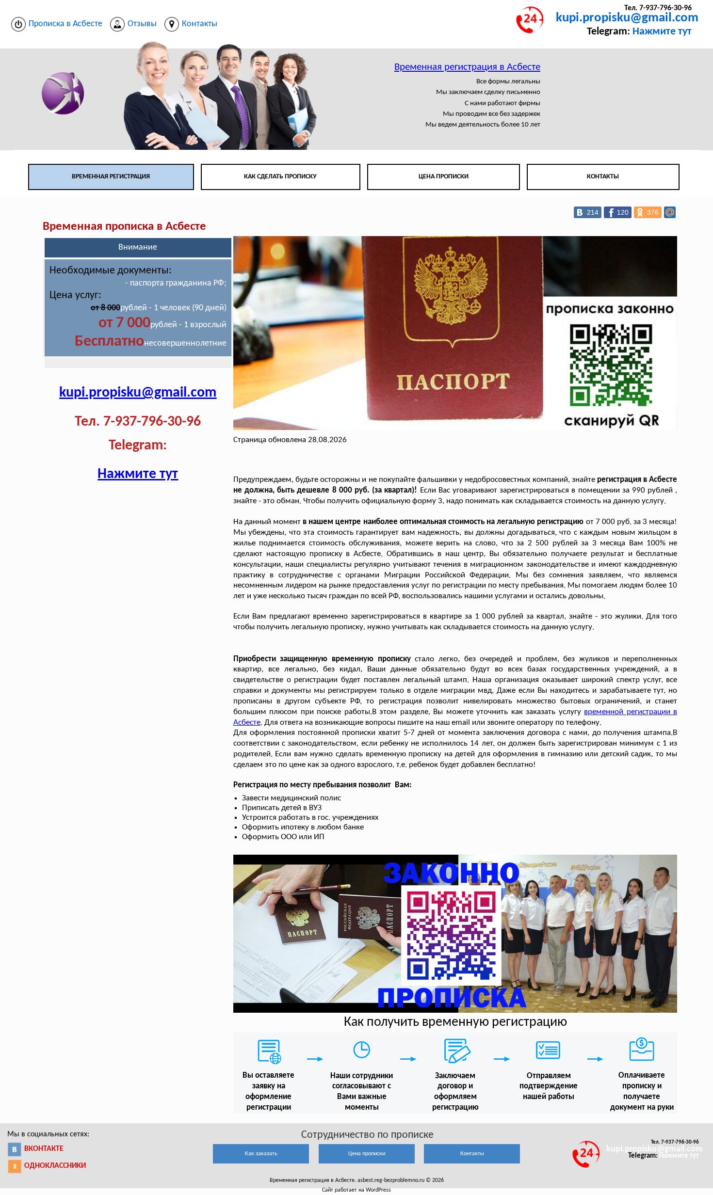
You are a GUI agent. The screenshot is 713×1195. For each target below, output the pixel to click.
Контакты (603, 176)
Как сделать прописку (280, 176)
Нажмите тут (662, 32)
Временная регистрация (111, 176)
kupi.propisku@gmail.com (627, 18)
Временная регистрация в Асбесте (467, 67)
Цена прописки (444, 176)
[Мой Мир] (670, 212)
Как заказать (261, 1154)
